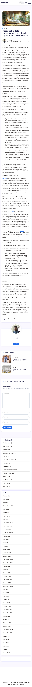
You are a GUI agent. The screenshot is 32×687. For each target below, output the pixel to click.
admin (10, 40)
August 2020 (6, 636)
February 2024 (7, 553)
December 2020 (8, 629)
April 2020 (6, 649)
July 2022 (6, 589)
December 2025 (8, 506)
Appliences (6, 443)
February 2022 (7, 606)
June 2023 (6, 569)
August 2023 (6, 566)
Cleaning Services (8, 453)
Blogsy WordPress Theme (16, 684)
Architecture (6, 446)
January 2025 (7, 519)
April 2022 (6, 599)
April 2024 (6, 546)
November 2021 (7, 613)
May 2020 (6, 646)
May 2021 (6, 619)
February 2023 (7, 576)
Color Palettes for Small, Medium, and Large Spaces (20, 370)
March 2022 (6, 603)
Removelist (6, 483)
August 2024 (6, 536)
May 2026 (6, 502)
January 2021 (6, 626)
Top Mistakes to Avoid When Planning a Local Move (20, 359)
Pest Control (6, 476)
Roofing (5, 486)
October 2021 (7, 616)
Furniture (5, 463)
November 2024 (8, 526)
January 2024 (7, 556)
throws (22, 231)
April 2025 (6, 512)
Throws (12, 211)
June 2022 (6, 593)
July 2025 (6, 509)
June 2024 (6, 543)
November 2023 (8, 563)
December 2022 (8, 579)
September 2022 (8, 586)
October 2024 (7, 529)
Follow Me (16, 343)
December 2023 (8, 559)
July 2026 (6, 499)
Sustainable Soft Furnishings (15, 318)
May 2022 (6, 596)
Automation (6, 449)
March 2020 (6, 653)
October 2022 (7, 583)
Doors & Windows (8, 460)
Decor (5, 456)
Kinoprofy (4, 3)
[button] (21, 3)
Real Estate (6, 480)
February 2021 (7, 623)
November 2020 (8, 633)
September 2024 (8, 532)
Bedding (4, 178)
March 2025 (6, 516)
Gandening (6, 466)
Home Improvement (9, 470)
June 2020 (6, 643)
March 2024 (6, 549)
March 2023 (6, 573)
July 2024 (6, 539)
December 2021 (7, 609)
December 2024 (8, 523)
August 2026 (6, 496)
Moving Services (8, 473)
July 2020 (6, 639)
